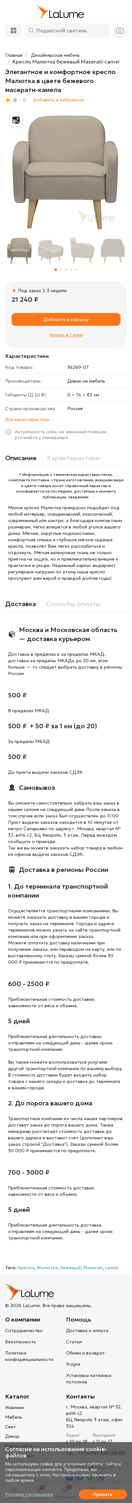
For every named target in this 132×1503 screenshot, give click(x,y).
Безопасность (20, 1342)
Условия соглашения (29, 1494)
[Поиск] (31, 30)
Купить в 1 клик (66, 335)
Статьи (74, 1342)
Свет (10, 1427)
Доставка (20, 604)
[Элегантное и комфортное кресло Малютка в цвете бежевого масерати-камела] (66, 170)
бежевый (70, 1268)
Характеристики (73, 458)
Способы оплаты (73, 604)
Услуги (73, 1364)
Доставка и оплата (87, 1330)
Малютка (47, 1268)
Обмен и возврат (85, 1353)
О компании (22, 1319)
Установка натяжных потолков (88, 1378)
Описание (21, 458)
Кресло (26, 1268)
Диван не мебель (86, 381)
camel (112, 1268)
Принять (102, 1494)
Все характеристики (27, 419)
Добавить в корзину (66, 319)
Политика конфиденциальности (29, 1356)
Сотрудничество (24, 1330)
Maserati (93, 1268)
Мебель (13, 1417)
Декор (12, 1436)
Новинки (14, 1407)
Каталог (17, 1396)
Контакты (80, 1396)
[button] (55, 269)
